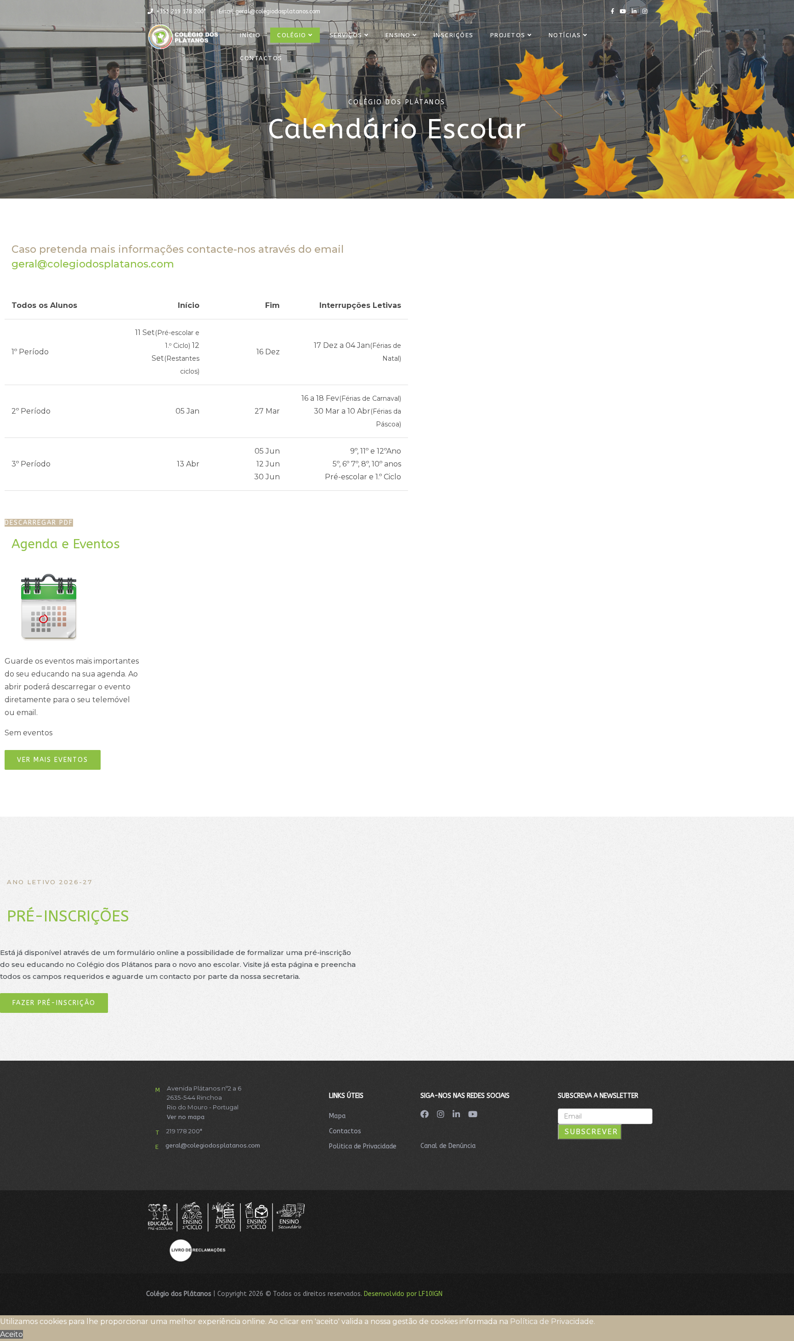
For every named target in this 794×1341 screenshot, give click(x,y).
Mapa (337, 1116)
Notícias (565, 35)
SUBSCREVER (589, 1131)
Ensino (398, 35)
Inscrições (454, 35)
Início (250, 35)
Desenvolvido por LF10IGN (403, 1294)
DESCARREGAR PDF (39, 523)
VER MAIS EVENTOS (52, 760)
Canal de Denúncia (448, 1146)
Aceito (11, 1334)
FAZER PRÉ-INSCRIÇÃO (54, 1003)
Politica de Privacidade (363, 1146)
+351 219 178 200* (181, 11)
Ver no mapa (185, 1117)
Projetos (508, 35)
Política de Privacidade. (552, 1321)
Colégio (291, 35)
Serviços (346, 35)
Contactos (261, 58)
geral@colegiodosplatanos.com (277, 11)
